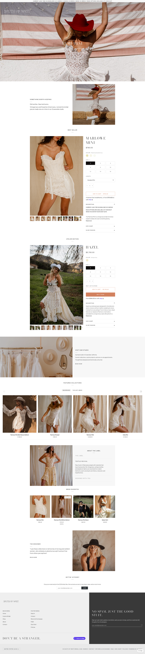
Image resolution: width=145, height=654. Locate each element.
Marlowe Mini (96, 140)
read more (33, 557)
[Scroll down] (72, 79)
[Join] (141, 625)
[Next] (141, 391)
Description (90, 204)
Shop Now (93, 105)
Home (4, 613)
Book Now (78, 363)
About (4, 621)
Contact (5, 624)
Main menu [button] (6, 611)
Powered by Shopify (135, 649)
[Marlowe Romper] (55, 414)
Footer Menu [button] (35, 611)
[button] (109, 11)
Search (33, 613)
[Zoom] (56, 176)
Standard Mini (91, 180)
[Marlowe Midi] (90, 414)
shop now (65, 48)
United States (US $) (11, 649)
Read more (89, 220)
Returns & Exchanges (36, 619)
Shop (4, 619)
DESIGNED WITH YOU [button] (82, 477)
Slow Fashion (90, 325)
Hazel (92, 247)
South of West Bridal (71, 649)
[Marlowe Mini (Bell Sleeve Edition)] (19, 414)
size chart (89, 226)
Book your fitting (77, 48)
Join (84, 588)
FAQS (32, 621)
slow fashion (90, 230)
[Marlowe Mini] (40, 506)
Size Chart (89, 321)
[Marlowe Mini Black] (83, 506)
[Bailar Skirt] (105, 506)
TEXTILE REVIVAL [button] (81, 472)
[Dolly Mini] (125, 414)
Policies (33, 627)
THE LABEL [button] (79, 456)
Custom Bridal (6, 616)
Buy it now (100, 294)
